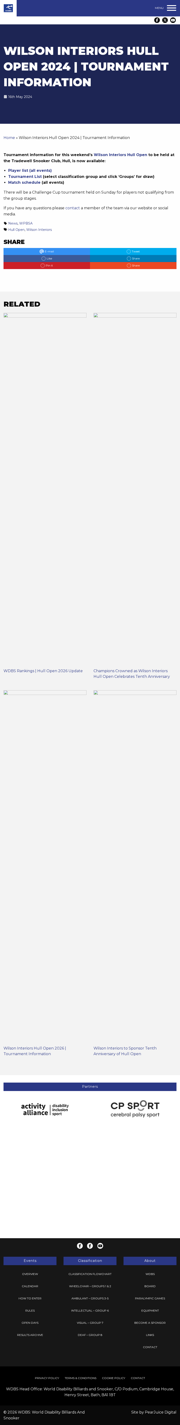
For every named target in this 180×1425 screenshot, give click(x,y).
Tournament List (25, 176)
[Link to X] (165, 20)
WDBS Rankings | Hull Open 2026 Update (43, 671)
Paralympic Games (150, 1298)
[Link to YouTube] (172, 20)
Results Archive (30, 1335)
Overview (30, 1274)
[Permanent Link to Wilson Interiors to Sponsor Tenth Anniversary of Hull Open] (135, 868)
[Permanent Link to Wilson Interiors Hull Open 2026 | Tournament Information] (45, 868)
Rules (30, 1310)
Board (150, 1286)
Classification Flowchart (90, 1274)
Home (9, 137)
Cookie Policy (113, 1378)
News (13, 223)
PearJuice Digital (160, 1412)
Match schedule (24, 182)
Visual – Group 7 (90, 1322)
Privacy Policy (47, 1378)
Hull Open (16, 230)
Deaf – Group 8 (90, 1335)
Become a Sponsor (150, 1322)
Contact (150, 1347)
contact (72, 208)
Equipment (150, 1310)
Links (150, 1335)
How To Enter (30, 1298)
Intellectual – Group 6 (90, 1310)
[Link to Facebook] (157, 20)
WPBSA (26, 223)
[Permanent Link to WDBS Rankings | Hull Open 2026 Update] (45, 490)
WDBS (150, 1274)
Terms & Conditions (80, 1378)
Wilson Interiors (39, 230)
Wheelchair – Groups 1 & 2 (90, 1286)
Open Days (30, 1322)
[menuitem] (30, 1274)
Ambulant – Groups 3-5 (90, 1298)
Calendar (30, 1286)
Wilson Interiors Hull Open (120, 155)
